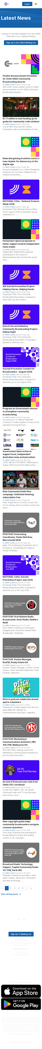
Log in (27, 4)
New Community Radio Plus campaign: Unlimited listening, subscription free (18, 494)
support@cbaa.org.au (21, 964)
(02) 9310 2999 (21, 962)
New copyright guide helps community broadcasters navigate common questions (21, 824)
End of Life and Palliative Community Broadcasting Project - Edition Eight (21, 329)
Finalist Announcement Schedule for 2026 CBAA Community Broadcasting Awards (20, 79)
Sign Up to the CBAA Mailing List (21, 42)
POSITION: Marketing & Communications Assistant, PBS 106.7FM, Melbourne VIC (19, 742)
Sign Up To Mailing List (21, 934)
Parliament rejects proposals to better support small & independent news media (21, 244)
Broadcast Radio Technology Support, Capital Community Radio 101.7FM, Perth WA (20, 867)
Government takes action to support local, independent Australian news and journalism (19, 454)
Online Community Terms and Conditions (21, 974)
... (27, 888)
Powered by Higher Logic (21, 1046)
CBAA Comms (10, 84)
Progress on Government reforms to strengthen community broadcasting (20, 411)
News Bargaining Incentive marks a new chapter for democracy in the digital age (21, 161)
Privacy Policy (21, 971)
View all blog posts (9, 894)
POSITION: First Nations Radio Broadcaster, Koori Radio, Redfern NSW (20, 619)
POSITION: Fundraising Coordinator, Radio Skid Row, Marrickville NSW (18, 537)
